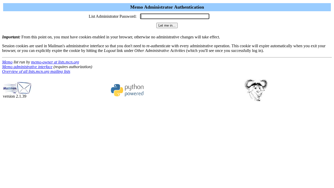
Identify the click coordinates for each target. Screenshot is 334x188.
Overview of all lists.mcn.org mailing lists (36, 71)
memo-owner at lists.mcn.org (55, 62)
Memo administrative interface (27, 66)
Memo (7, 62)
